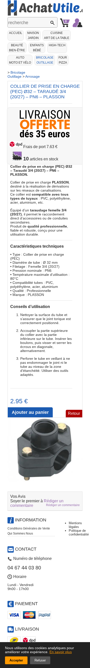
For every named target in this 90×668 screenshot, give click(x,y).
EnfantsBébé (37, 47)
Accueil (15, 33)
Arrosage (32, 76)
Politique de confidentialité (79, 532)
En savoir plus (61, 652)
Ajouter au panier (30, 412)
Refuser (40, 660)
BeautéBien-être (17, 47)
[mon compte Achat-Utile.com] (77, 22)
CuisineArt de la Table (56, 35)
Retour (74, 413)
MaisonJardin (33, 35)
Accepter (16, 660)
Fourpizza (62, 60)
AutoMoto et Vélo (20, 60)
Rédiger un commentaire (63, 505)
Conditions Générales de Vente (29, 528)
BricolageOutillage (45, 60)
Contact (25, 549)
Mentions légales (75, 525)
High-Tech (57, 45)
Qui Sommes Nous (20, 533)
